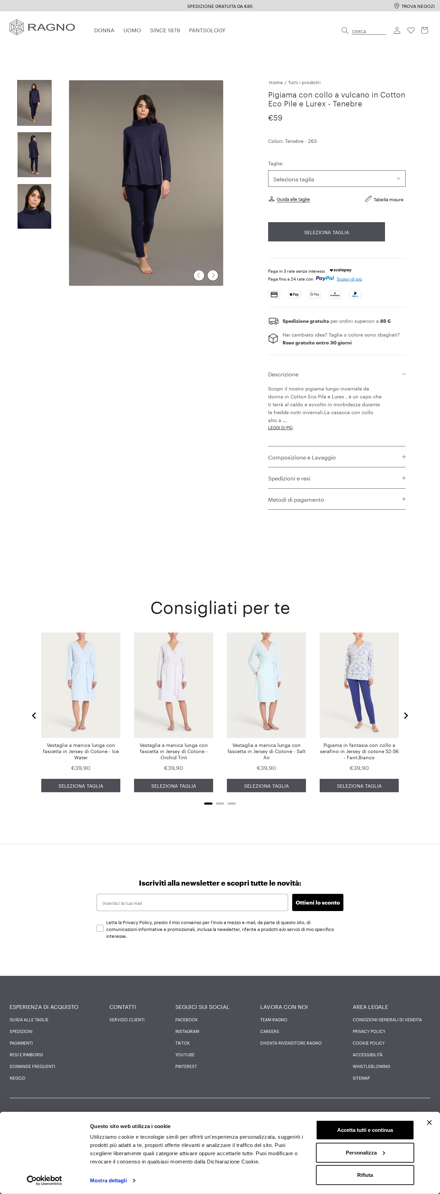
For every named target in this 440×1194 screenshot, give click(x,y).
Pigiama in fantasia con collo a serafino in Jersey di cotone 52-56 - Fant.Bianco (359, 750)
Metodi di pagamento (296, 498)
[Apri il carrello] (424, 30)
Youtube (185, 1054)
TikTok (182, 1042)
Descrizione (283, 373)
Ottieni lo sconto (318, 902)
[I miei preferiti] (411, 30)
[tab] (208, 804)
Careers (269, 1031)
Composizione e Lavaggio (302, 456)
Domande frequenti (32, 1066)
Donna (104, 29)
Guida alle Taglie (29, 1019)
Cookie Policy (369, 1042)
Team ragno (273, 1019)
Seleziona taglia (326, 232)
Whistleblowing (371, 1066)
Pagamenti (21, 1042)
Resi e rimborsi (26, 1054)
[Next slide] (405, 716)
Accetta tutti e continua (365, 1130)
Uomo (132, 29)
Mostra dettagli (108, 1180)
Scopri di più (349, 278)
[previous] (199, 275)
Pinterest (186, 1066)
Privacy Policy (369, 1031)
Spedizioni (21, 1031)
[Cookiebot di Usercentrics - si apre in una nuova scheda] (44, 1180)
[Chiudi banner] (429, 1122)
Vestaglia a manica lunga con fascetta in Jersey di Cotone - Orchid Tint (174, 750)
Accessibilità (368, 1054)
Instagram (187, 1031)
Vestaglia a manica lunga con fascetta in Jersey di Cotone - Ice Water (81, 750)
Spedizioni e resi (289, 477)
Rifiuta (365, 1175)
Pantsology (207, 29)
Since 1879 (165, 29)
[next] (212, 275)
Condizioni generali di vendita (387, 1019)
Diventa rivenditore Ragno (291, 1042)
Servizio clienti (126, 1019)
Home (276, 81)
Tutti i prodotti (304, 81)
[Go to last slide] (34, 716)
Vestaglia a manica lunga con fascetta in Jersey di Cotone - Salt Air (267, 750)
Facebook (186, 1019)
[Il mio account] (397, 30)
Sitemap (361, 1077)
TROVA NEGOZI (418, 5)
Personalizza (361, 1152)
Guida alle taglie (293, 198)
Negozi (17, 1077)
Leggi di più (280, 427)
